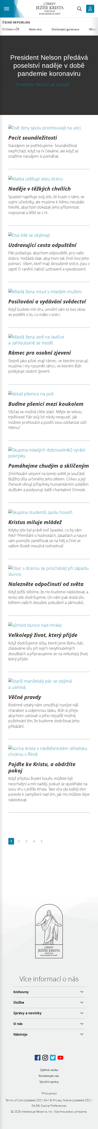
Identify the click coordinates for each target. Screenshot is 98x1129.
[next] (49, 841)
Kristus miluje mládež (35, 522)
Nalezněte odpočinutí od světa (45, 583)
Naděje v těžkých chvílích (39, 188)
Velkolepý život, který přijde (42, 634)
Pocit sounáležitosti (32, 137)
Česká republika (16, 22)
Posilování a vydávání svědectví (47, 301)
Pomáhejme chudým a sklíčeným (48, 465)
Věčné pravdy (24, 696)
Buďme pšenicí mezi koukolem (45, 403)
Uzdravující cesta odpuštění (42, 244)
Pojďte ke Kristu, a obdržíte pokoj (41, 767)
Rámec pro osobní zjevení (39, 352)
